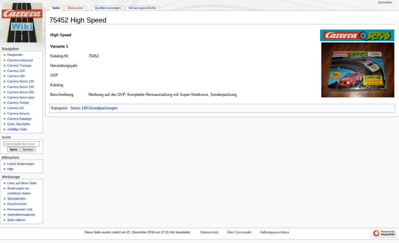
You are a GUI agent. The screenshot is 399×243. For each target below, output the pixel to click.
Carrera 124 (16, 71)
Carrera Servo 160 (20, 92)
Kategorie (59, 108)
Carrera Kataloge (19, 118)
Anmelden (385, 2)
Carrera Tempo (18, 102)
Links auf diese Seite (22, 183)
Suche (6, 137)
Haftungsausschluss (274, 232)
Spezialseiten (16, 198)
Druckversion (17, 204)
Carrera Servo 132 (20, 81)
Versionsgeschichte (142, 8)
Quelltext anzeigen (108, 8)
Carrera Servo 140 (20, 87)
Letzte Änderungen (20, 164)
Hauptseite (14, 54)
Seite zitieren (16, 220)
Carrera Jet (15, 108)
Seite (56, 8)
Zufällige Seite (17, 129)
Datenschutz (209, 232)
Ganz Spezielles (18, 124)
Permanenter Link (19, 209)
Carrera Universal (20, 60)
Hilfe (10, 169)
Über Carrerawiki (239, 232)
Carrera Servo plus (20, 97)
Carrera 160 (16, 76)
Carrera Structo (18, 113)
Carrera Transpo (19, 65)
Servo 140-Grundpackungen (93, 108)
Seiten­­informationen (21, 214)
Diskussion (75, 8)
